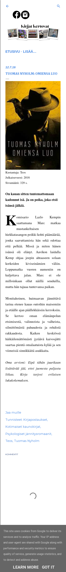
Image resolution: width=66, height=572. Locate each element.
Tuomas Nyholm (26, 441)
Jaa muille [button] (13, 412)
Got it (48, 567)
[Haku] (59, 5)
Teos (9, 441)
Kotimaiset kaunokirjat (22, 427)
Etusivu (12, 51)
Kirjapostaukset (35, 420)
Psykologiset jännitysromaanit (28, 434)
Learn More (26, 567)
